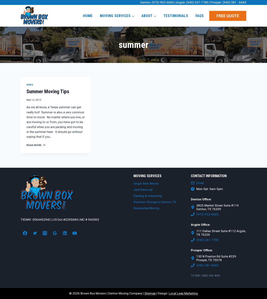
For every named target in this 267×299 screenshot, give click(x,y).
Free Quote (228, 16)
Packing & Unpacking (148, 196)
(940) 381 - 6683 (234, 2)
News (30, 85)
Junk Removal (143, 189)
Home (88, 16)
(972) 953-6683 (163, 2)
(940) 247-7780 (197, 2)
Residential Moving (146, 208)
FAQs (199, 16)
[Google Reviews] (54, 233)
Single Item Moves (146, 183)
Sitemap (150, 293)
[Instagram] (45, 233)
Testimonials (175, 16)
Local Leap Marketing (183, 293)
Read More (36, 145)
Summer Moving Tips (48, 91)
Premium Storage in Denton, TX (155, 202)
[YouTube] (74, 233)
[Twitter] (35, 233)
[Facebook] (25, 233)
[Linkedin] (64, 233)
